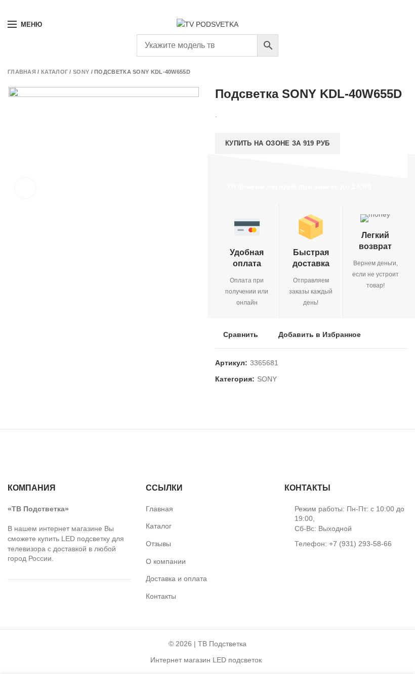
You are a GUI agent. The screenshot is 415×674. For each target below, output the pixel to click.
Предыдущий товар (382, 72)
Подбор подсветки (369, 7)
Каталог (54, 72)
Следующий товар (402, 72)
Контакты (161, 596)
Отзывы (158, 544)
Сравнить (240, 334)
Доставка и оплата (176, 578)
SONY (81, 72)
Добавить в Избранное (319, 334)
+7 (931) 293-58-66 (34, 7)
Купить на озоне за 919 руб (277, 143)
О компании (166, 561)
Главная (22, 72)
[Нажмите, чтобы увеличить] (25, 188)
